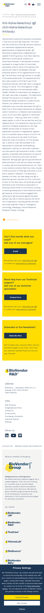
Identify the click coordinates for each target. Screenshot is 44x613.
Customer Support (12, 419)
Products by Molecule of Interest (25, 14)
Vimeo (20, 435)
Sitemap (8, 422)
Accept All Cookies (22, 597)
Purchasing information (14, 416)
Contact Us (9, 410)
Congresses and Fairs (13, 408)
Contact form (15, 297)
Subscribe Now (15, 336)
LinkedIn (7, 435)
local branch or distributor (26, 263)
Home (12, 14)
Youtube (13, 435)
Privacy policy (10, 413)
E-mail (15, 251)
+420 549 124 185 (29, 260)
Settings (22, 609)
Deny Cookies (22, 603)
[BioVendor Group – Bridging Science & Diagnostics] (22, 467)
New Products (10, 405)
